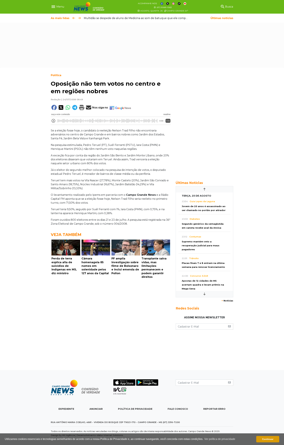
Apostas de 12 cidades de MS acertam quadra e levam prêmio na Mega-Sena (203, 285)
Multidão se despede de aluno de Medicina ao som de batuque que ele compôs (136, 18)
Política (56, 75)
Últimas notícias (222, 18)
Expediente (66, 408)
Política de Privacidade (135, 408)
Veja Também (66, 234)
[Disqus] (111, 325)
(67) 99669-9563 (164, 7)
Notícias (227, 300)
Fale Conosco (178, 408)
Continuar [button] (267, 439)
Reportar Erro (214, 408)
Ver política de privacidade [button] (219, 439)
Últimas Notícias (189, 183)
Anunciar (96, 408)
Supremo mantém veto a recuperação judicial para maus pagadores (200, 245)
